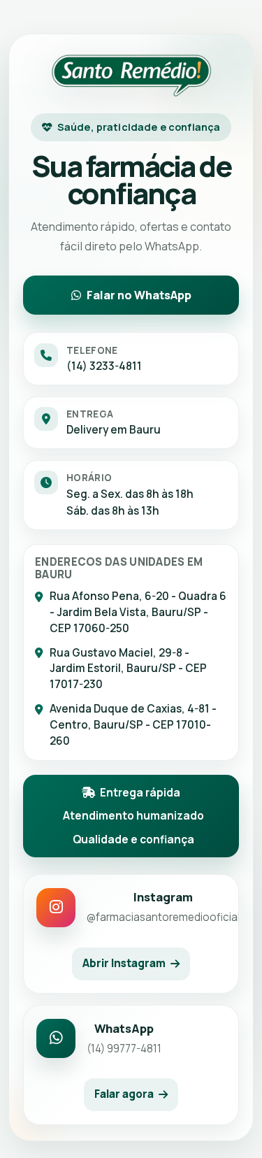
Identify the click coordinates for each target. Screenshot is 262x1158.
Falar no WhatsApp (139, 295)
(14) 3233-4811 (104, 366)
